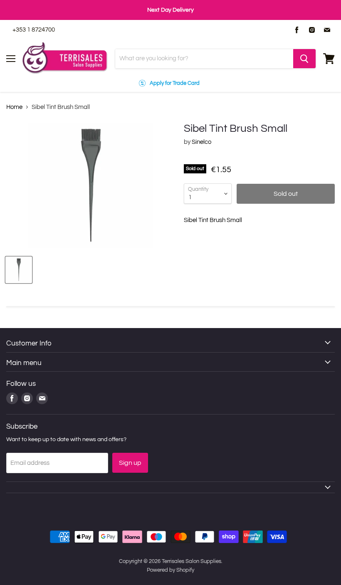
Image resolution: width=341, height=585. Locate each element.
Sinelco (201, 142)
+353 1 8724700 (33, 30)
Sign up (130, 462)
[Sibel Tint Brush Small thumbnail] (18, 270)
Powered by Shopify (170, 570)
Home (14, 107)
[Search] (304, 58)
